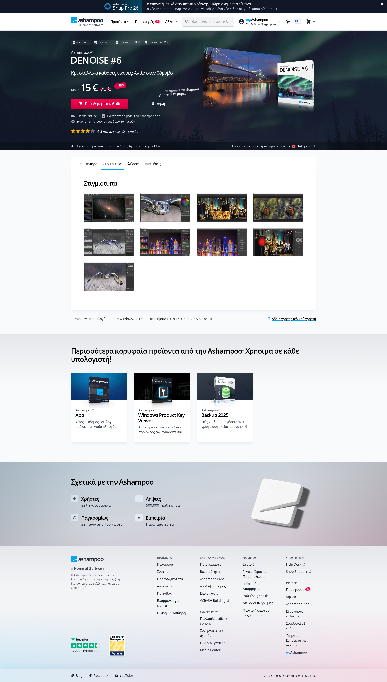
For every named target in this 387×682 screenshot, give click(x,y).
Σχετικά (248, 564)
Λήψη (160, 103)
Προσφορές (147, 21)
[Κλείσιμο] (382, 4)
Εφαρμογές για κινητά (168, 603)
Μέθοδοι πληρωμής (258, 603)
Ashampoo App (297, 604)
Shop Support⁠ (296, 571)
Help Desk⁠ (293, 564)
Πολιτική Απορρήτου (252, 586)
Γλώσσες (133, 164)
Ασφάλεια (164, 586)
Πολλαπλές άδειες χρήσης (214, 621)
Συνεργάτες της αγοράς (212, 633)
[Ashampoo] (87, 559)
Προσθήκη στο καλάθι (102, 103)
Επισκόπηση (89, 164)
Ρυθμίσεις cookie (256, 596)
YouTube (126, 675)
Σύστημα (164, 571)
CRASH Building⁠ (212, 600)
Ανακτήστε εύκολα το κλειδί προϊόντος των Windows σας (161, 429)
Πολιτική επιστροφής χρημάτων (256, 612)
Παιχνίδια (164, 593)
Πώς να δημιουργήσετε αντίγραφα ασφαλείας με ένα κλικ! (224, 424)
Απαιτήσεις (153, 164)
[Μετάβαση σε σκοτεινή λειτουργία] (288, 21)
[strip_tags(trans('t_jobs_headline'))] (117, 645)
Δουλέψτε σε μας (213, 586)
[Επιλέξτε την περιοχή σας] (298, 21)
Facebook (101, 675)
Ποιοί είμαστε (210, 564)
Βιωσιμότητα (210, 571)
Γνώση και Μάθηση (171, 613)
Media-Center (210, 650)
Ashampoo (296, 652)
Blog (79, 675)
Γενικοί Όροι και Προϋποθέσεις (255, 574)
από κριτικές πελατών (117, 131)
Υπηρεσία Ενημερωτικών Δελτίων (297, 640)
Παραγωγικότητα (170, 579)
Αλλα (169, 21)
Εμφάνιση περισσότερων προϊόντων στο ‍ (271, 146)
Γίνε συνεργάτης (212, 643)
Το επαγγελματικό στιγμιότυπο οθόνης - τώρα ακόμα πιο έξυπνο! (198, 3)
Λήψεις (291, 597)
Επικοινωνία (209, 593)
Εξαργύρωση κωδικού (296, 613)
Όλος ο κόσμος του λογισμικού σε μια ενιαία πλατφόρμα (98, 424)
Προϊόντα (118, 21)
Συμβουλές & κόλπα (296, 625)
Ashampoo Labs (212, 579)
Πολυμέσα (165, 564)
